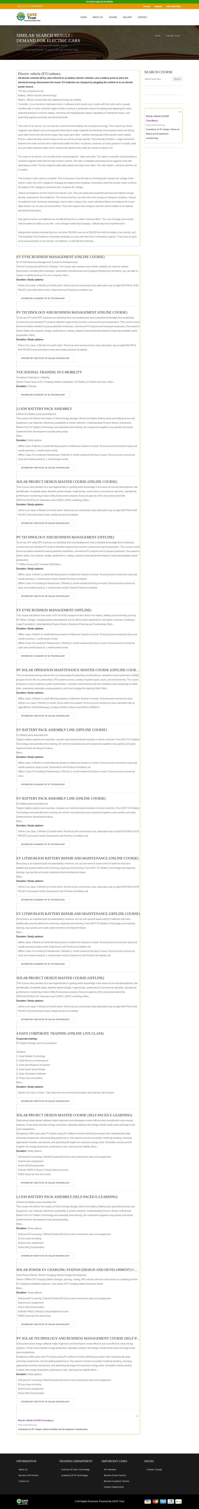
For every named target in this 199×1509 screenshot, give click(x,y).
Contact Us (24, 1481)
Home (157, 36)
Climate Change (154, 1469)
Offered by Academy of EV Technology (43, 298)
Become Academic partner (117, 1481)
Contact (142, 17)
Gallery (127, 17)
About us (23, 1469)
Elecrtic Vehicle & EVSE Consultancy (36, 1420)
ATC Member (110, 1469)
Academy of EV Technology (74, 1475)
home (83, 17)
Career (146, 6)
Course (113, 17)
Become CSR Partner (29, 1475)
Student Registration (114, 1487)
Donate (158, 6)
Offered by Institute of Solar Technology (45, 358)
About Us (98, 17)
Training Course (173, 36)
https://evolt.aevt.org (27, 1425)
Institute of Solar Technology (75, 1469)
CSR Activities (173, 6)
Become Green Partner (115, 1475)
